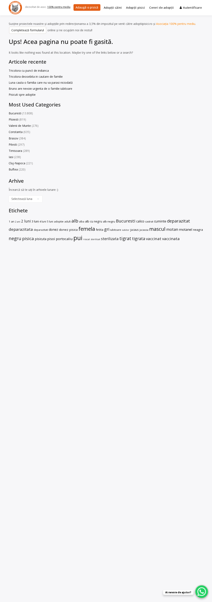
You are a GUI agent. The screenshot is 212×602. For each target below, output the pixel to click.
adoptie (59, 221)
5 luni (50, 221)
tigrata (138, 238)
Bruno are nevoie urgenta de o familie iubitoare (40, 89)
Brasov (13, 138)
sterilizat (95, 239)
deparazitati (41, 230)
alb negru (109, 221)
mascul (157, 228)
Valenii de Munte (20, 126)
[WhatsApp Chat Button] (201, 591)
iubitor (125, 229)
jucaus (134, 230)
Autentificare (192, 8)
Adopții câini (113, 8)
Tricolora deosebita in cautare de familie (36, 77)
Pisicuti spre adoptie (22, 95)
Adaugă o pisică (87, 7)
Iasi (11, 157)
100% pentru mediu (58, 7)
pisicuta (40, 239)
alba (81, 221)
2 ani (17, 221)
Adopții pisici (135, 8)
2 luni (26, 221)
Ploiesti (13, 119)
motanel (185, 229)
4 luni (43, 221)
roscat (86, 239)
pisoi (51, 238)
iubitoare (115, 230)
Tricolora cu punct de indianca (29, 71)
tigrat (125, 238)
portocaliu (64, 238)
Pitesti (13, 144)
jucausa (144, 230)
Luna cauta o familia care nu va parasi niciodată (41, 83)
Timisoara (15, 151)
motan (172, 229)
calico (140, 221)
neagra (198, 229)
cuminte (160, 221)
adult (67, 221)
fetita (99, 229)
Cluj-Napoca (17, 163)
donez (53, 229)
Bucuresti (15, 113)
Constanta (16, 132)
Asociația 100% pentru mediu (175, 24)
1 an (11, 221)
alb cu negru (93, 221)
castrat (149, 221)
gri (106, 229)
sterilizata (110, 238)
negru (15, 238)
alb (74, 221)
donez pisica (68, 229)
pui (77, 238)
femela (86, 228)
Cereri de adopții (161, 8)
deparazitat (178, 221)
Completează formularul (27, 30)
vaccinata (171, 238)
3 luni (35, 221)
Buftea (13, 169)
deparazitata (21, 229)
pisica (28, 238)
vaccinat (153, 238)
